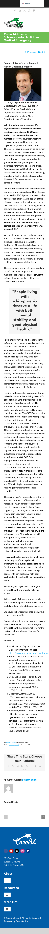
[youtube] (20, 11)
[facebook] (15, 11)
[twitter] (24, 11)
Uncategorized (14, 745)
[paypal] (34, 11)
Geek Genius (22, 921)
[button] (6, 817)
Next (40, 51)
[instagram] (29, 11)
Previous (31, 51)
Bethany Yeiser (11, 742)
